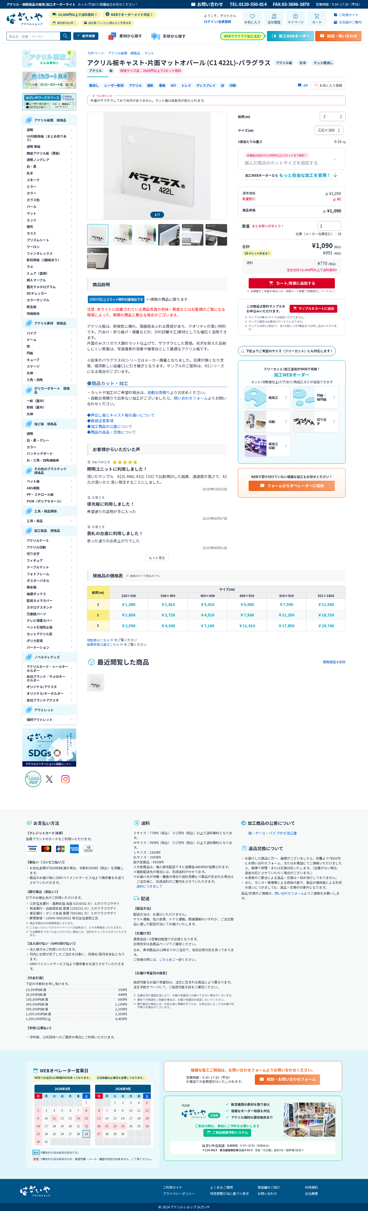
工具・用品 (35, 520)
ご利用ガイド (172, 1187)
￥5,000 (247, 604)
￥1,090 (128, 604)
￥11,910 (247, 625)
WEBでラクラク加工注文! (242, 36)
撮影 (150, 85)
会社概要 (311, 1193)
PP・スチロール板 (40, 494)
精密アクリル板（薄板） (44, 153)
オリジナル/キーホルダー (45, 693)
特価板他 (33, 313)
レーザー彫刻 (114, 85)
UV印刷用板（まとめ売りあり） (47, 138)
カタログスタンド (40, 607)
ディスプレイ (206, 85)
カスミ (31, 233)
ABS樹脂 (33, 488)
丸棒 (30, 373)
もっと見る (157, 557)
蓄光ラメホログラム (41, 286)
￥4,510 (207, 615)
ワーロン (33, 246)
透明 (30, 129)
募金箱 (31, 587)
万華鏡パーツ (36, 614)
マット (31, 213)
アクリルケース (38, 540)
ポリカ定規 (35, 640)
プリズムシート (38, 240)
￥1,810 (168, 604)
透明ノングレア (38, 159)
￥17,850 (286, 625)
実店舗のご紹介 (269, 1187)
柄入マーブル (36, 280)
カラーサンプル (38, 300)
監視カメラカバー (40, 600)
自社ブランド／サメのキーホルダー (46, 678)
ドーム (31, 339)
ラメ (30, 266)
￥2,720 (168, 615)
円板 (30, 353)
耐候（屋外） (36, 407)
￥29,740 (326, 625)
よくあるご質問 (221, 1187)
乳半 (30, 173)
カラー (31, 193)
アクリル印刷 (36, 547)
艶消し (94, 85)
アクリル (135, 85)
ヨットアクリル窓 (39, 633)
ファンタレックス (40, 253)
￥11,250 (286, 615)
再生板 (31, 306)
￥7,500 (286, 604)
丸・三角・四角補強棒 (43, 460)
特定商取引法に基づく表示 (229, 1193)
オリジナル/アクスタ (42, 686)
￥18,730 (326, 615)
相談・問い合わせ (342, 36)
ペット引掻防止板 (40, 627)
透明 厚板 (33, 146)
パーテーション (38, 647)
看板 (162, 85)
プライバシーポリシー (179, 1193)
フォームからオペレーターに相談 (295, 485)
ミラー (31, 186)
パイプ (31, 333)
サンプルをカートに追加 (316, 308)
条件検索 (88, 35)
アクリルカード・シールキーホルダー (47, 668)
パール (31, 206)
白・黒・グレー (38, 440)
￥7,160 (207, 625)
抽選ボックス (36, 593)
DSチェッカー (37, 293)
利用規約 (311, 1187)
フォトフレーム (38, 573)
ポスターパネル (38, 580)
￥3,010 (207, 604)
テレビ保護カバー (40, 620)
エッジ (31, 220)
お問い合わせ (210, 4)
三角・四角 (35, 379)
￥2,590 (128, 625)
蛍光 (30, 226)
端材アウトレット (40, 719)
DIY (173, 85)
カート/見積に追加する (295, 283)
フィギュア (35, 560)
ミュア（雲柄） (38, 273)
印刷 (233, 85)
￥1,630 (128, 615)
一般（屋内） (36, 400)
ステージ (33, 366)
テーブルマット (38, 567)
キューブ (33, 359)
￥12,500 (326, 604)
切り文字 (33, 553)
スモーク (33, 179)
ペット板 (33, 481)
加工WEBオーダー (294, 36)
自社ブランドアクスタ (43, 700)
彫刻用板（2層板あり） (44, 259)
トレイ (186, 85)
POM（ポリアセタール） (45, 501)
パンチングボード (40, 453)
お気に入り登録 (331, 85)
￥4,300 (168, 625)
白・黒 (31, 166)
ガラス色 (33, 199)
